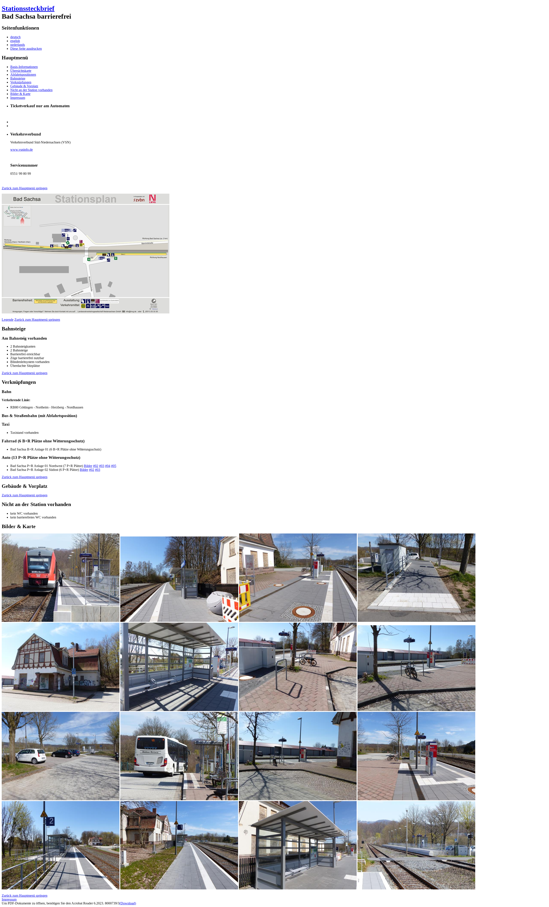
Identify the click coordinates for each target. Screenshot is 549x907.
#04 (107, 466)
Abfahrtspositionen (23, 74)
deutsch (15, 37)
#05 (113, 466)
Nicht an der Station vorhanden (31, 90)
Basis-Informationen (24, 67)
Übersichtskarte (20, 70)
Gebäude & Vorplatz (24, 86)
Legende (8, 319)
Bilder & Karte (20, 94)
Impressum (17, 97)
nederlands (17, 45)
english (15, 41)
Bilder (88, 466)
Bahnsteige (17, 78)
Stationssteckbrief (28, 8)
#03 (101, 466)
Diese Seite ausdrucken (26, 48)
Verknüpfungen (20, 82)
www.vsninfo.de (21, 149)
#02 (95, 466)
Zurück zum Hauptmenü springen (24, 188)
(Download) (127, 903)
